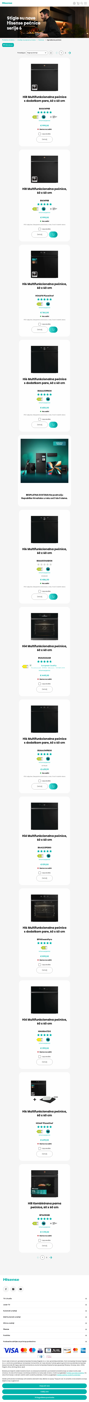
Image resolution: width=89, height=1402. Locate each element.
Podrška (6, 1335)
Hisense (6, 1329)
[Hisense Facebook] (6, 1289)
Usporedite (46, 134)
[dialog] (44, 1380)
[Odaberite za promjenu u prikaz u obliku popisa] (51, 53)
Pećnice (41, 40)
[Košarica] (78, 3)
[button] (53, 234)
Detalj (44, 139)
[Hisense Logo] (36, 3)
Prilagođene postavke (44, 1397)
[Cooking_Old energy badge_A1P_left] (35, 118)
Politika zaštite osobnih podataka (68, 1375)
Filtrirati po (9, 45)
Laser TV (6, 1305)
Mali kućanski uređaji (12, 1317)
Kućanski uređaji (10, 1311)
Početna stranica (8, 40)
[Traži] (81, 3)
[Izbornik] (85, 3)
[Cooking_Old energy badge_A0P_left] (25, 668)
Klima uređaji (8, 1323)
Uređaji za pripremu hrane (26, 40)
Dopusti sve (45, 1386)
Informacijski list (44, 121)
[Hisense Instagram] (13, 1289)
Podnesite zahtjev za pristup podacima (19, 1341)
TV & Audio (7, 1298)
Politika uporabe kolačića (75, 1373)
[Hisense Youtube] (20, 1289)
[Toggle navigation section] (86, 1298)
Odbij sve (44, 1391)
